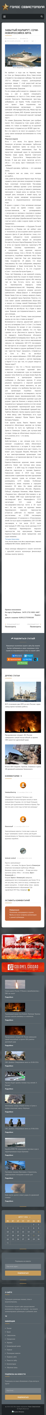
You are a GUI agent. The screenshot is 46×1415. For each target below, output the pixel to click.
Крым (9, 1332)
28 (28, 1239)
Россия (9, 1328)
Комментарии (11, 1364)
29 (34, 1239)
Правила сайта (12, 1357)
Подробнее (9, 997)
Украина (9, 1343)
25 (13, 1239)
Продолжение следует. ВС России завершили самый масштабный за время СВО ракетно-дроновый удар (21, 737)
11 (13, 1232)
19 (18, 1236)
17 (8, 1236)
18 (13, 1236)
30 (38, 1239)
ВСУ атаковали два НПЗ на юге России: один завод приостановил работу (22, 705)
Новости (25, 38)
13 (23, 1232)
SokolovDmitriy (10, 792)
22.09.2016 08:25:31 (11, 38)
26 (18, 1239)
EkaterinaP (9, 826)
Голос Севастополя (34, 1406)
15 (34, 1232)
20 (23, 1236)
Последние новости (13, 1353)
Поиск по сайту (12, 1360)
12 (18, 1232)
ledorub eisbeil (10, 858)
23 (38, 1236)
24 (8, 1239)
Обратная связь (12, 1368)
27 (23, 1239)
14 (28, 1232)
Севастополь (11, 1335)
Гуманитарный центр (14, 1346)
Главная (9, 1350)
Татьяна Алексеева (12, 539)
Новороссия (11, 1339)
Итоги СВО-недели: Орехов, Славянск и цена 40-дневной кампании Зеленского (23, 767)
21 (28, 1236)
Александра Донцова (13, 41)
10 (8, 1232)
